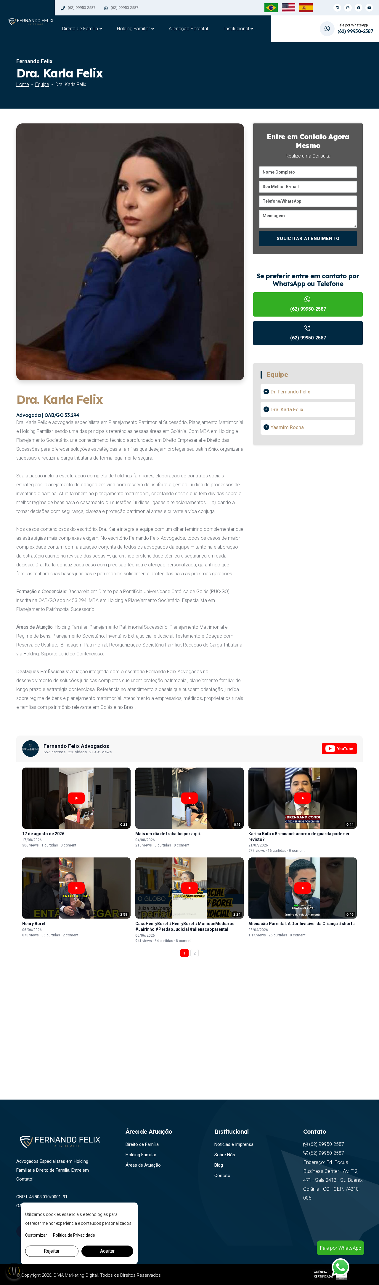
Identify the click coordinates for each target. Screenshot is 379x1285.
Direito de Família (80, 28)
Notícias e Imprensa (233, 1144)
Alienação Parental (188, 28)
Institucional (236, 28)
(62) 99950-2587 (81, 7)
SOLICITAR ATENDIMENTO (308, 238)
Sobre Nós (224, 1154)
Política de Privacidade (74, 1235)
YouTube (345, 748)
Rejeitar (52, 1251)
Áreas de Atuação (143, 1165)
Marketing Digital (81, 1275)
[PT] (271, 7)
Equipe (42, 84)
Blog (218, 1165)
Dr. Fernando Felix (290, 392)
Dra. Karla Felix (287, 409)
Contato (222, 1175)
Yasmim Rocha (287, 427)
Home (22, 84)
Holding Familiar (133, 28)
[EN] (288, 7)
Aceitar (107, 1251)
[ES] (306, 7)
